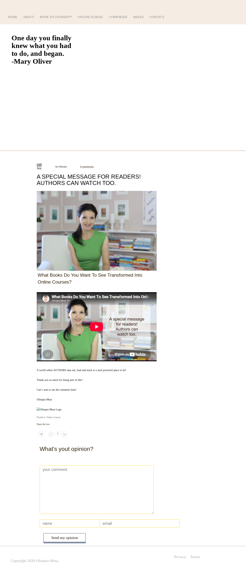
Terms (195, 557)
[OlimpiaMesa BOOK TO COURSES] (39, 5)
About (28, 17)
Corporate (118, 17)
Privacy (180, 557)
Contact (157, 17)
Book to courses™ (56, 17)
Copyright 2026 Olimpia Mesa (34, 561)
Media (138, 17)
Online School (90, 17)
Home (12, 17)
